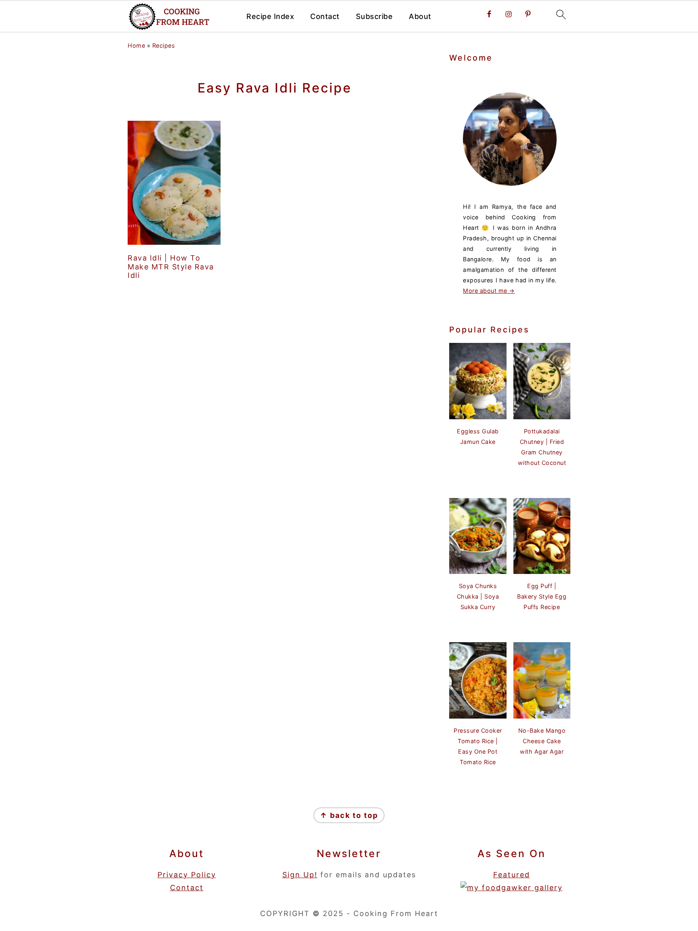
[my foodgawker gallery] (511, 887)
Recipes (163, 45)
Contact (325, 16)
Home (136, 45)
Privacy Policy (187, 874)
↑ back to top (349, 815)
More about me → (489, 290)
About (420, 16)
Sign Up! (299, 874)
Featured (511, 874)
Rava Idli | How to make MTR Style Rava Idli (171, 267)
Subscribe (374, 16)
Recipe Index (270, 16)
